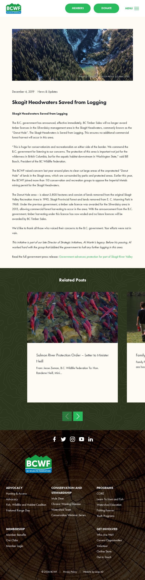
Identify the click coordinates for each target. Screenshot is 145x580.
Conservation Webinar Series (68, 515)
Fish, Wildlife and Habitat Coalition (26, 505)
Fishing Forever (105, 510)
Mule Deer (57, 498)
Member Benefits (16, 535)
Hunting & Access (16, 493)
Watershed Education (109, 505)
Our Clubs (12, 540)
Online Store (104, 551)
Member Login (14, 546)
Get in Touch (104, 557)
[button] (67, 416)
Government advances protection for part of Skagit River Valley (96, 257)
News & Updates (48, 92)
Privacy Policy (70, 571)
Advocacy (12, 499)
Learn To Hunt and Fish (110, 499)
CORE (100, 493)
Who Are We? (105, 535)
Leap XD (99, 571)
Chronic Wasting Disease (66, 504)
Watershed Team (61, 510)
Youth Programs (105, 516)
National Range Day (18, 510)
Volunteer (102, 546)
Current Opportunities (109, 540)
